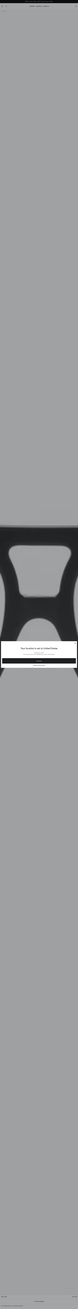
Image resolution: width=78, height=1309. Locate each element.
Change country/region (39, 665)
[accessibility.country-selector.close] (75, 643)
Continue (39, 661)
